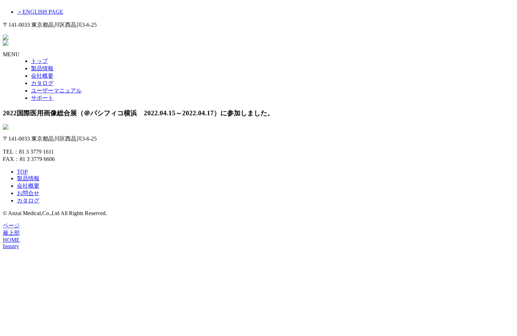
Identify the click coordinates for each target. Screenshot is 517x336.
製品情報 (42, 68)
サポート (42, 98)
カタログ (42, 83)
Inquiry (11, 246)
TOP (22, 172)
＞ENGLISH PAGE (40, 12)
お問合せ (28, 193)
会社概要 (42, 76)
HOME (11, 240)
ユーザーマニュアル (56, 90)
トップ (39, 61)
